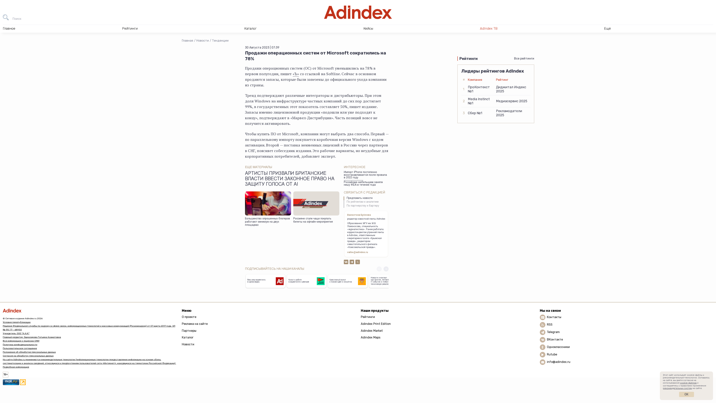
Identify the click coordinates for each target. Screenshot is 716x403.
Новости (202, 40)
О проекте (189, 317)
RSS (549, 325)
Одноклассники (558, 347)
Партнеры (189, 330)
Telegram (553, 332)
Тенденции (220, 40)
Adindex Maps (370, 337)
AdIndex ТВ (488, 28)
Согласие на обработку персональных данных (28, 355)
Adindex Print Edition (376, 324)
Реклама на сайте (195, 324)
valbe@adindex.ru (357, 252)
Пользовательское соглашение (20, 348)
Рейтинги (368, 317)
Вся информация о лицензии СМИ (21, 341)
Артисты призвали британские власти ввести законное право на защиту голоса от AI (290, 179)
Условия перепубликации (17, 322)
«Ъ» (296, 73)
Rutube (552, 354)
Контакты (554, 317)
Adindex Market (372, 330)
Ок (686, 394)
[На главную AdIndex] (358, 12)
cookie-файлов (688, 383)
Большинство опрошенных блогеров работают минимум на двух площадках (267, 222)
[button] (386, 268)
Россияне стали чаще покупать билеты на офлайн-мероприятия (313, 220)
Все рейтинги (524, 58)
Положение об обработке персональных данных (29, 352)
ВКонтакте (555, 339)
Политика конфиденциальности (20, 344)
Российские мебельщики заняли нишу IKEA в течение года (363, 184)
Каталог (188, 337)
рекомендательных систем (677, 388)
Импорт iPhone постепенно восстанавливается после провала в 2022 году (365, 175)
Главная (187, 40)
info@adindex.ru (558, 362)
